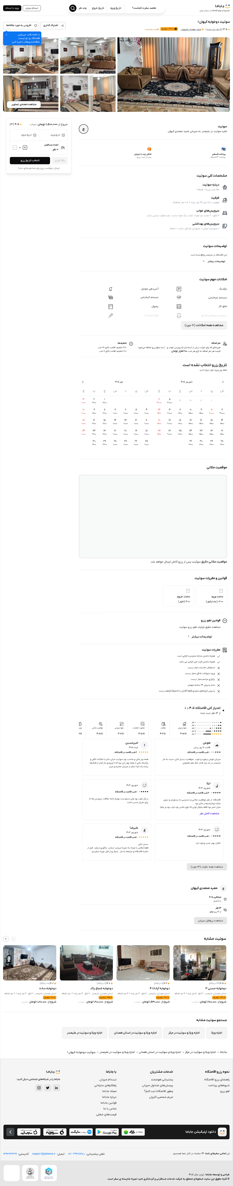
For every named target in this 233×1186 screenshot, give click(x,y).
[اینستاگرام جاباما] (39, 1087)
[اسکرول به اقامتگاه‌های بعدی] (6, 939)
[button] (173, 74)
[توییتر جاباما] (47, 1087)
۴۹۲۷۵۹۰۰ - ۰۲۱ (76, 1154)
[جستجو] (72, 8)
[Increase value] (25, 147)
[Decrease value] (15, 147)
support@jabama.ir (44, 1154)
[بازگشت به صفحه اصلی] (10, 1132)
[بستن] (6, 35)
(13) (214, 29)
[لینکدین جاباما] (56, 1087)
